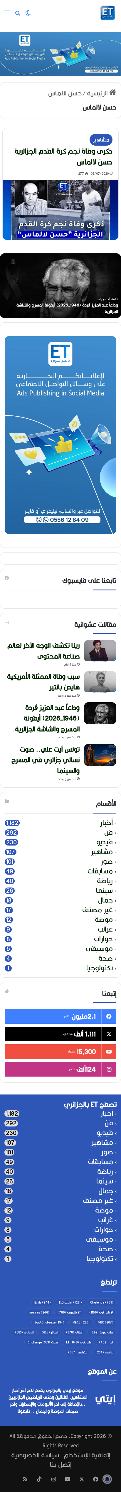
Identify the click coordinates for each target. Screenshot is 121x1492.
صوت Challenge (43, 1342)
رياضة (105, 881)
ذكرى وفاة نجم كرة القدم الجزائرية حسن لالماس (63, 156)
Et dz (42, 1302)
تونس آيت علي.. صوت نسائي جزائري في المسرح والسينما (45, 760)
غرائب (105, 929)
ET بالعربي (69, 1312)
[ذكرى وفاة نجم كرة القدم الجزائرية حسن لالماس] (60, 210)
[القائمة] (7, 15)
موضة (104, 919)
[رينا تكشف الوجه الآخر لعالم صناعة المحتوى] (100, 651)
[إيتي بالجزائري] (108, 13)
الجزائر (50, 1332)
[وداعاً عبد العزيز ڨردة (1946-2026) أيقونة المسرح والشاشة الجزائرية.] (100, 713)
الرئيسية (98, 93)
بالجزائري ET (78, 1342)
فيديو (104, 842)
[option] (60, 285)
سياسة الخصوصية (35, 1455)
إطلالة (74, 1332)
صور (107, 861)
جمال (105, 900)
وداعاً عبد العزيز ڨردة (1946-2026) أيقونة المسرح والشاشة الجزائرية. (67, 308)
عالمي (104, 1352)
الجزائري (24, 1332)
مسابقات (100, 871)
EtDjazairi (70, 1302)
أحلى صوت (101, 1332)
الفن (106, 1342)
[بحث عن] (18, 15)
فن (108, 832)
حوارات (103, 939)
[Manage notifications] (107, 1479)
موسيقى (99, 948)
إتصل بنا (60, 1464)
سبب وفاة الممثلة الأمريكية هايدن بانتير (43, 681)
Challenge (101, 1302)
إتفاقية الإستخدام (87, 1455)
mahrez (39, 1312)
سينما (104, 890)
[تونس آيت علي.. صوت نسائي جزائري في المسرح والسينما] (100, 755)
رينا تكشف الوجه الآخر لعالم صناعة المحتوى (43, 650)
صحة (105, 958)
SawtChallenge (49, 1322)
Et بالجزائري (101, 1312)
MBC (105, 1322)
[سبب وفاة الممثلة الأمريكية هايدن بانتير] (100, 682)
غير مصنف (97, 910)
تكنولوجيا (99, 968)
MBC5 (81, 1322)
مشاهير (101, 139)
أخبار (106, 822)
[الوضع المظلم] (28, 15)
